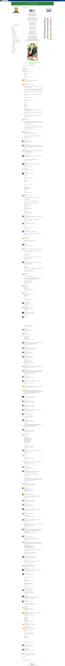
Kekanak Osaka (26, 222)
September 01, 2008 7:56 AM (29, 357)
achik (24, 460)
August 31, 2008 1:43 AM (28, 142)
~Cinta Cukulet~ (26, 230)
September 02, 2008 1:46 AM (29, 421)
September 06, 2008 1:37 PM (28, 650)
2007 (13, 51)
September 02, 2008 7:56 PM (28, 593)
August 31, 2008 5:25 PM (28, 235)
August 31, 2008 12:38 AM (28, 137)
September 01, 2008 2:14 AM (29, 326)
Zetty (24, 149)
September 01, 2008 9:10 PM (28, 406)
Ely (24, 652)
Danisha (25, 555)
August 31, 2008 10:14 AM (28, 170)
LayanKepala (32, 3)
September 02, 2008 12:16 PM (29, 510)
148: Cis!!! (14, 38)
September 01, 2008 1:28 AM (29, 313)
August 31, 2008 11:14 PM (28, 299)
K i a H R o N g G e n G (27, 154)
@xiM (25, 243)
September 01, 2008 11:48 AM (29, 373)
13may (25, 194)
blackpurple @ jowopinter (27, 564)
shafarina (25, 482)
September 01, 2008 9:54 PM (28, 410)
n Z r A (25, 311)
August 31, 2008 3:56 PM (28, 220)
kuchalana (25, 379)
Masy (24, 465)
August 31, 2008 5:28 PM (28, 241)
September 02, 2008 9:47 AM (29, 468)
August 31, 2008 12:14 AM (28, 71)
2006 (13, 52)
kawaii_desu (25, 273)
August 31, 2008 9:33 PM (28, 264)
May (13, 45)
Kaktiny (25, 399)
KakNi (25, 341)
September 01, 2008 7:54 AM (29, 353)
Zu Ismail (25, 139)
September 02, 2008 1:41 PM (28, 553)
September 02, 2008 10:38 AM (29, 491)
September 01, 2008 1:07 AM (29, 309)
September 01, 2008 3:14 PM (28, 393)
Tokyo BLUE (25, 648)
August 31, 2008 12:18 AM (28, 100)
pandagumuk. (25, 503)
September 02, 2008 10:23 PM (29, 609)
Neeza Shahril (25, 144)
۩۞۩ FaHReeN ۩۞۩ (27, 623)
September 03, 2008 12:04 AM (29, 621)
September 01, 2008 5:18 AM (29, 330)
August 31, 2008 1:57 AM (28, 147)
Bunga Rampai (26, 237)
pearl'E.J (25, 375)
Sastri (24, 247)
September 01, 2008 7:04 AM (29, 339)
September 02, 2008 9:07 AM (29, 458)
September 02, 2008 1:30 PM (28, 539)
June (13, 44)
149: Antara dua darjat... (15, 37)
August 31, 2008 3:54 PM (28, 213)
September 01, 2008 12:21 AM (29, 304)
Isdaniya (25, 306)
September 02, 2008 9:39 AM (29, 463)
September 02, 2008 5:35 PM (28, 577)
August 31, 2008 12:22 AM (28, 116)
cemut (25, 389)
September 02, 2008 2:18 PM (28, 562)
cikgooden (25, 315)
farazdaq (25, 428)
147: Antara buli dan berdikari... (16, 39)
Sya (24, 369)
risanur (25, 449)
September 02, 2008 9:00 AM (29, 452)
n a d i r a (25, 172)
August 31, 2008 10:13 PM (28, 271)
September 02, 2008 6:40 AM (29, 447)
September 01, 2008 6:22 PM (28, 402)
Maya (24, 512)
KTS (24, 499)
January (14, 50)
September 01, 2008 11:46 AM (29, 367)
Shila (24, 404)
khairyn (25, 600)
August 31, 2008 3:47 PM (28, 192)
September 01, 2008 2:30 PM (28, 387)
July (13, 43)
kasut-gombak (26, 568)
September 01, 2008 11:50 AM (29, 377)
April (13, 46)
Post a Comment (24, 656)
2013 (13, 26)
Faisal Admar (25, 215)
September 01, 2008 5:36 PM (28, 397)
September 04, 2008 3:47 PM (28, 646)
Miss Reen (25, 408)
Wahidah (25, 355)
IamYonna (25, 332)
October (14, 34)
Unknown (25, 69)
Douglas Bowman (31, 665)
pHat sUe (25, 493)
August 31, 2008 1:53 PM (28, 184)
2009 (13, 29)
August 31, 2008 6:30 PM (28, 245)
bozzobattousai (26, 301)
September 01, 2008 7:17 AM (29, 344)
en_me (25, 328)
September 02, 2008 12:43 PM (29, 520)
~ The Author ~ (26, 541)
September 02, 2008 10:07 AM (29, 480)
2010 (13, 28)
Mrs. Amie (25, 162)
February (14, 49)
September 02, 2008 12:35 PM (29, 516)
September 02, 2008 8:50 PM (28, 598)
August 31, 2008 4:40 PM (28, 228)
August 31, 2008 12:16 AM (28, 81)
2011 (13, 27)
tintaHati (25, 518)
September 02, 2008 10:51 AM (29, 497)
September (14, 35)
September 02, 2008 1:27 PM (28, 533)
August (14, 36)
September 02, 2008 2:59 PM (28, 566)
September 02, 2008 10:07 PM (29, 604)
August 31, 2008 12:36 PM (28, 178)
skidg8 (25, 454)
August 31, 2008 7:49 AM (28, 160)
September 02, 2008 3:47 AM (29, 431)
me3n (24, 395)
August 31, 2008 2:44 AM (28, 152)
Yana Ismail (25, 412)
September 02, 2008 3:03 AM (29, 426)
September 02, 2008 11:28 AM (29, 501)
